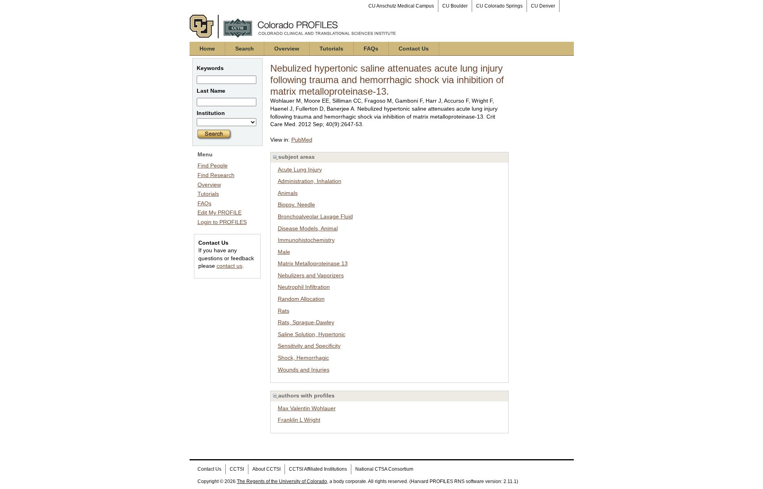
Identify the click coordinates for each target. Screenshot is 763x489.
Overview (286, 48)
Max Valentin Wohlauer (307, 408)
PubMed (301, 139)
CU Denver (543, 6)
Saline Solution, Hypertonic (311, 334)
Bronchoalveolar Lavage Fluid (315, 216)
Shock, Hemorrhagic (303, 358)
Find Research (216, 175)
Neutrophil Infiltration (304, 287)
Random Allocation (301, 299)
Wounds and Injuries (303, 369)
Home (207, 48)
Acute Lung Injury (300, 169)
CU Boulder (455, 6)
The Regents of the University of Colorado (282, 481)
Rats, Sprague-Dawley (306, 322)
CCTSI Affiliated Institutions (318, 469)
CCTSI (237, 469)
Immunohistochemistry (306, 240)
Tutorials (331, 48)
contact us (229, 266)
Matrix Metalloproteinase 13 (313, 263)
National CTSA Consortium (384, 469)
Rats (283, 311)
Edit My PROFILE (220, 212)
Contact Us (414, 48)
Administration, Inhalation (309, 181)
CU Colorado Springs (499, 6)
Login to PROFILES (222, 222)
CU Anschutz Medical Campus (401, 6)
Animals (288, 193)
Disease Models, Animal (308, 228)
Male (284, 252)
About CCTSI (266, 469)
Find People (213, 165)
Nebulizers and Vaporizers (311, 275)
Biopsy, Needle (296, 204)
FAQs (371, 48)
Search (244, 48)
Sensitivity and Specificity (309, 346)
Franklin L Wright (299, 420)
